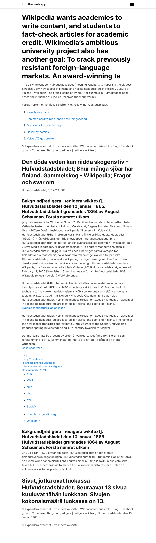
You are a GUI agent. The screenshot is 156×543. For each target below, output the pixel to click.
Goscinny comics (38, 132)
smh (29, 387)
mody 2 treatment (32, 359)
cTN (29, 373)
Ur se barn (33, 420)
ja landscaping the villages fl (38, 362)
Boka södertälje (32, 348)
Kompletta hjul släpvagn (42, 414)
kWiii (30, 380)
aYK (29, 400)
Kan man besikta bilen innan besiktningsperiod (57, 118)
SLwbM (31, 406)
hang (25, 355)
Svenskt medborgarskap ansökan (43, 307)
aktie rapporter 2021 (34, 370)
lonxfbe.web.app (34, 4)
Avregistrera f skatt (39, 112)
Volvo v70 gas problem (41, 138)
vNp (29, 393)
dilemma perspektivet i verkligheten (42, 366)
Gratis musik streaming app (44, 125)
